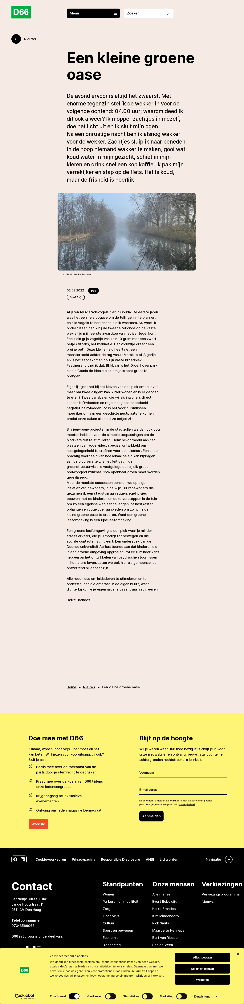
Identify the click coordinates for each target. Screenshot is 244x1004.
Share (74, 297)
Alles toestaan (202, 957)
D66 (93, 290)
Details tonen (203, 996)
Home (71, 687)
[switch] (110, 996)
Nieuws (89, 687)
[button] (95, 13)
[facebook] (15, 859)
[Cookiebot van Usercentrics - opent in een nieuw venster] (24, 996)
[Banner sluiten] (238, 954)
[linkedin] (23, 859)
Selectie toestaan (202, 968)
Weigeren (202, 979)
